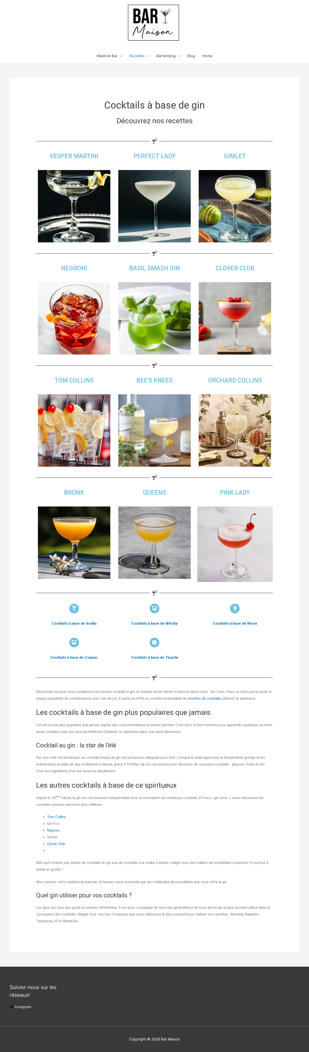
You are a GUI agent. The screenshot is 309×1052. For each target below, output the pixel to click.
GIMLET (235, 156)
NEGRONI (74, 268)
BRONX (74, 492)
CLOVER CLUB (235, 268)
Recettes (137, 56)
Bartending (166, 56)
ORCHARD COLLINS (235, 380)
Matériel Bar (107, 56)
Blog (191, 56)
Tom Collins (56, 817)
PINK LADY (235, 492)
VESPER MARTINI (74, 156)
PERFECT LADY (154, 156)
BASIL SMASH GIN (154, 268)
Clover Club (56, 844)
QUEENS (154, 492)
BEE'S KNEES (154, 380)
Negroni (53, 830)
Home (207, 56)
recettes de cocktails (204, 698)
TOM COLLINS (74, 380)
